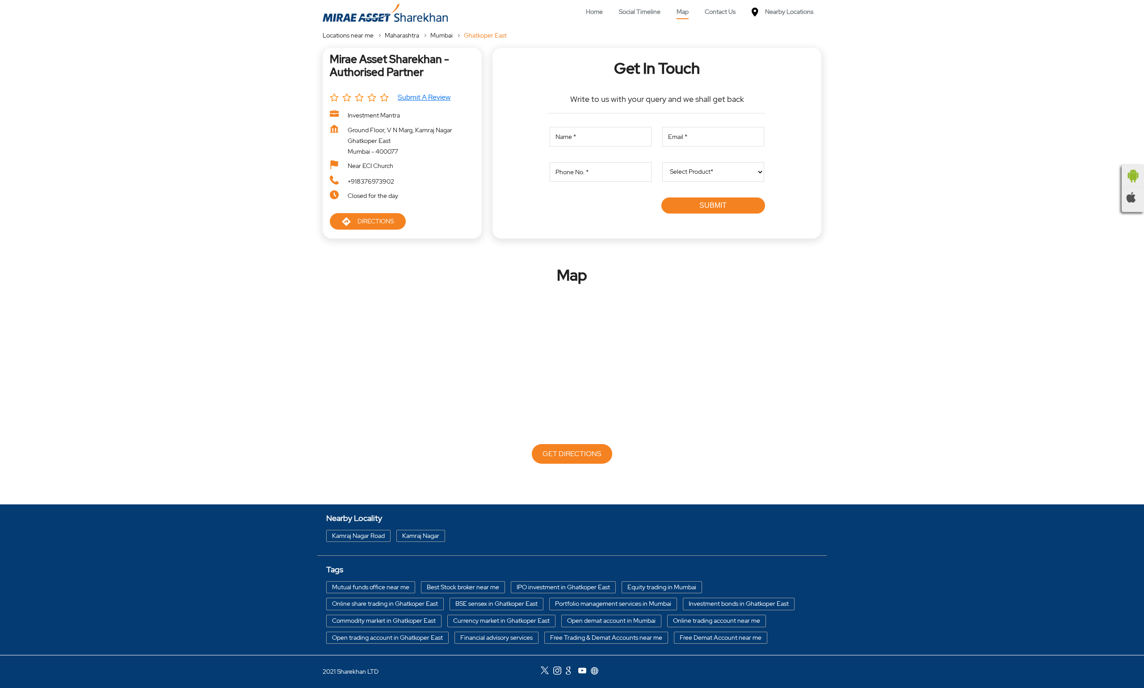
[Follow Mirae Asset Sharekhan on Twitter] (547, 672)
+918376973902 (371, 181)
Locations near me (348, 35)
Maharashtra (402, 35)
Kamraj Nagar (420, 535)
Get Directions (572, 453)
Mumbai (441, 35)
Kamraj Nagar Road (358, 535)
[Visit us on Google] (572, 672)
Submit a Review (424, 97)
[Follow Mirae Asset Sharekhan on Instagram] (559, 672)
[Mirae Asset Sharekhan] (385, 13)
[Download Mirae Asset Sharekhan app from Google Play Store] (1133, 176)
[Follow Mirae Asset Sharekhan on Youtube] (584, 672)
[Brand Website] (597, 672)
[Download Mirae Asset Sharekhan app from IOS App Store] (1133, 197)
